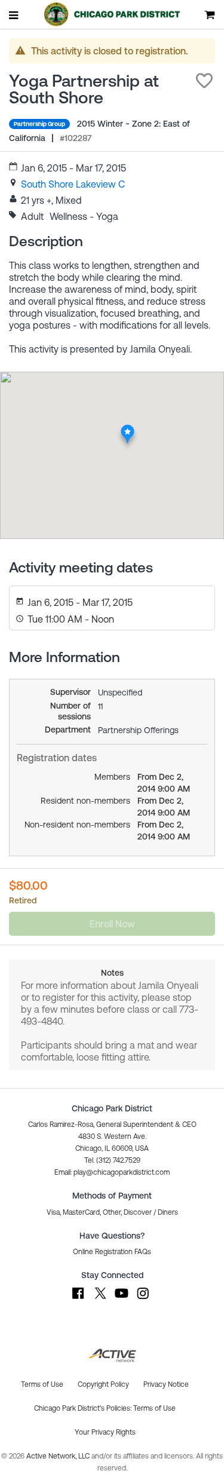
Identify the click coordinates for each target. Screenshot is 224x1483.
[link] (73, 184)
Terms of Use (154, 1408)
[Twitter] (99, 1299)
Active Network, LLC (58, 1456)
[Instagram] (142, 1299)
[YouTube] (121, 1299)
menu (14, 15)
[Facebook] (78, 1299)
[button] (204, 80)
